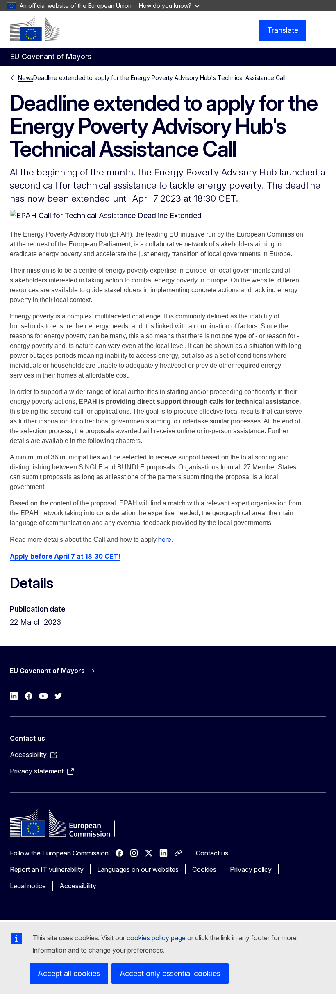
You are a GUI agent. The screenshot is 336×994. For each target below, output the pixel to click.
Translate (282, 30)
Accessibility (77, 886)
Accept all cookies (69, 973)
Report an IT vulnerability (47, 869)
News (25, 77)
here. (165, 539)
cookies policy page (156, 938)
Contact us (212, 853)
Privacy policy (251, 869)
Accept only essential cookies (170, 973)
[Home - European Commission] (35, 28)
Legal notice (28, 886)
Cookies (204, 869)
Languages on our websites (138, 869)
